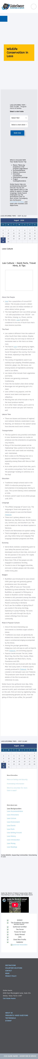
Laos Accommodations (15, 811)
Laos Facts (10, 829)
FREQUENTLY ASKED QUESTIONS (16, 1015)
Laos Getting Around (14, 833)
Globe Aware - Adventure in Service (22, 1056)
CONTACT (8, 971)
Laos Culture (11, 818)
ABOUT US (9, 1013)
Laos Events (11, 825)
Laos (6, 301)
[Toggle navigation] (34, 6)
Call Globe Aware (9, 998)
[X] (17, 1037)
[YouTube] (31, 1044)
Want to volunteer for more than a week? (17, 789)
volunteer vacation (17, 202)
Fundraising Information (15, 784)
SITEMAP (8, 1021)
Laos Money (11, 843)
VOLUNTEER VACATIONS (13, 968)
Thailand (8, 515)
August (17, 220)
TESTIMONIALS (10, 1018)
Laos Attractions (13, 815)
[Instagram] (24, 1037)
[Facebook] (10, 1037)
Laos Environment (13, 822)
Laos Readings (12, 847)
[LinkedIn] (31, 1037)
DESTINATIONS (10, 965)
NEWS (7, 973)
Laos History (11, 836)
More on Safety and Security (17, 779)
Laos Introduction (13, 840)
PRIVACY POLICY (10, 976)
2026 (22, 220)
